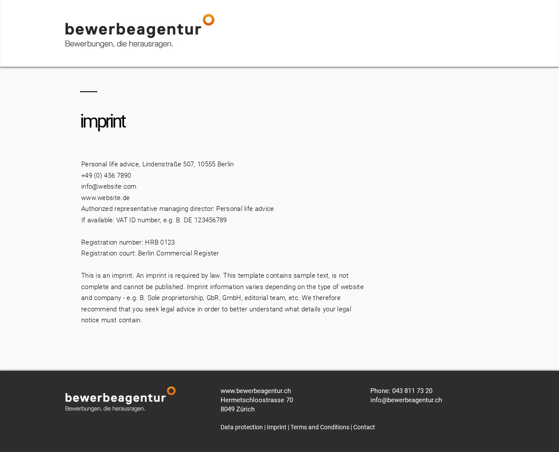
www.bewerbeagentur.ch (256, 391)
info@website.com (109, 186)
